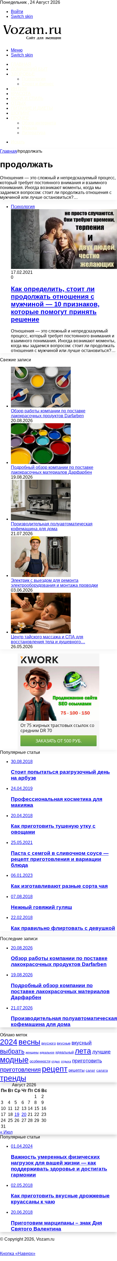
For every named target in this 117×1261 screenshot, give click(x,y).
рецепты (77, 1070)
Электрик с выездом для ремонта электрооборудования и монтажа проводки (54, 583)
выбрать (12, 1051)
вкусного (48, 1043)
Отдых (18, 103)
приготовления (20, 1069)
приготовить (87, 1061)
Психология (34, 79)
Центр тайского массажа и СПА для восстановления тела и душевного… (48, 639)
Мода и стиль (27, 98)
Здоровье (23, 74)
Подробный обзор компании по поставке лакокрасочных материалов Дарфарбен (52, 470)
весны (29, 1041)
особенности (40, 1061)
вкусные (63, 1043)
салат (90, 1070)
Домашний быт (29, 69)
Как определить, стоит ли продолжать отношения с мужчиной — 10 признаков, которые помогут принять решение (55, 304)
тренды (13, 1078)
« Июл (6, 1132)
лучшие (101, 1052)
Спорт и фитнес (38, 83)
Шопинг (20, 113)
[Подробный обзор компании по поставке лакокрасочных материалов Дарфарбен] (41, 462)
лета (83, 1050)
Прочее (20, 118)
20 (23, 1114)
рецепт (54, 1068)
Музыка (29, 128)
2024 (8, 1042)
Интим (19, 88)
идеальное (47, 1052)
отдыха (66, 1061)
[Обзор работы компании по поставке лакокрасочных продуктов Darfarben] (41, 406)
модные (14, 1059)
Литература (33, 132)
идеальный (65, 1052)
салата (102, 1070)
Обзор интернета (39, 123)
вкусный (82, 1043)
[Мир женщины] (31, 41)
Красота (21, 93)
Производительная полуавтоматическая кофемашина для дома (52, 526)
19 (16, 1114)
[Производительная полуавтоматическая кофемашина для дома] (41, 519)
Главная (8, 151)
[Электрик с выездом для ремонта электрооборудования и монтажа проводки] (41, 575)
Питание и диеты (32, 108)
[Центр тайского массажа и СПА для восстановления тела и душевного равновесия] (41, 632)
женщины (32, 1052)
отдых (55, 1061)
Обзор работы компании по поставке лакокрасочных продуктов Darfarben (48, 413)
